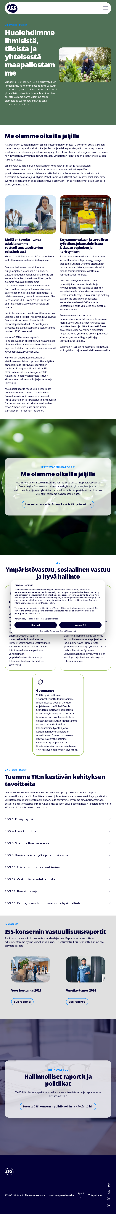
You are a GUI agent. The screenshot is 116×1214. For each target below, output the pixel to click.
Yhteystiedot (95, 1195)
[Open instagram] (108, 1192)
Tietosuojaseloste (35, 1195)
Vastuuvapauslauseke (61, 1195)
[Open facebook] (108, 1185)
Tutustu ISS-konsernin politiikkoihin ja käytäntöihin (58, 1106)
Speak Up (81, 1195)
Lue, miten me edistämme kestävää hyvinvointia (58, 504)
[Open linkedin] (108, 1198)
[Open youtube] (108, 1205)
